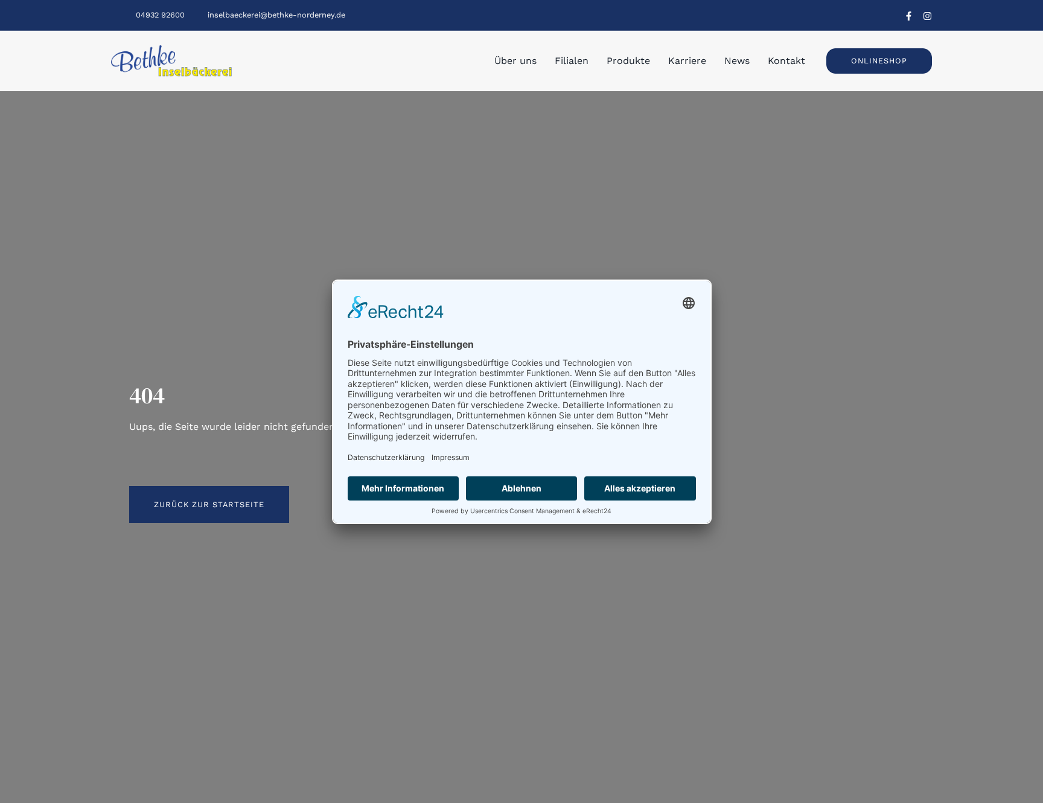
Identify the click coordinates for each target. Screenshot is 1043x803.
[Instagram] (927, 16)
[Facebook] (908, 16)
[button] (879, 60)
